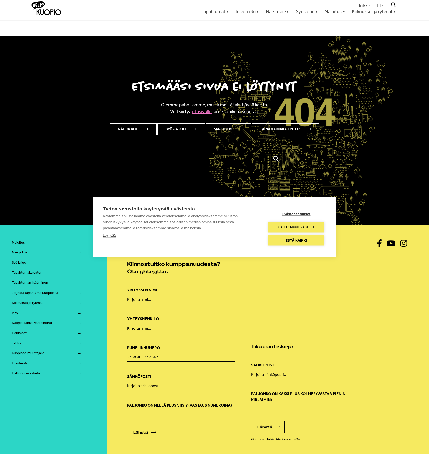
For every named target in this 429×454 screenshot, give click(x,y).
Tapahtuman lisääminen (30, 282)
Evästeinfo (20, 363)
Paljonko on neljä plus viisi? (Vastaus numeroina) (179, 405)
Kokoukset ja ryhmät (27, 303)
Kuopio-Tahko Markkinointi (32, 323)
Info (363, 5)
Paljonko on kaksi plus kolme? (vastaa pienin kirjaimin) (298, 396)
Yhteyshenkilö (143, 318)
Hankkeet (19, 333)
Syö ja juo (176, 129)
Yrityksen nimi (142, 290)
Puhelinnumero (143, 347)
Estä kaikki (296, 240)
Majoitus (223, 129)
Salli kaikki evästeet (296, 227)
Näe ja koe (128, 129)
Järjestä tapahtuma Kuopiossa (35, 293)
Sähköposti (139, 376)
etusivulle (202, 111)
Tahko (16, 343)
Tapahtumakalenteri (280, 129)
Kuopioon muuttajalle (28, 353)
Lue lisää (109, 235)
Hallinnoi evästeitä (26, 373)
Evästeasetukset (296, 214)
